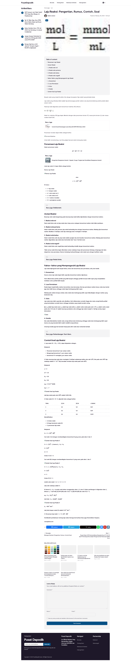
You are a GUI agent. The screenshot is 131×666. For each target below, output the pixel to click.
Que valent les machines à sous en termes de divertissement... (68, 574)
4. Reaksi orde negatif (54, 75)
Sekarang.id (96, 643)
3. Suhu (50, 86)
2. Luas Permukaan (53, 83)
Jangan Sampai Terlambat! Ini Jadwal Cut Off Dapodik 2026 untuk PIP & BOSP (33, 38)
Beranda (52, 2)
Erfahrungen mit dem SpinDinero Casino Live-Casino (67, 557)
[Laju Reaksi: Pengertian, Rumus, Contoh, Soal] (77, 55)
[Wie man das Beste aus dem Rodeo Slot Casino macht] (102, 553)
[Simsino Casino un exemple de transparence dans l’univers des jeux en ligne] (52, 570)
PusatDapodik (27, 3)
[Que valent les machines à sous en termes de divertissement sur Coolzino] (68, 570)
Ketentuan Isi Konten (71, 2)
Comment (49, 590)
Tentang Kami (60, 2)
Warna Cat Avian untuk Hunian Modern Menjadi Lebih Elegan (50, 557)
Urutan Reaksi (51, 65)
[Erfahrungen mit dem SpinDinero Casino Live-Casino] (68, 553)
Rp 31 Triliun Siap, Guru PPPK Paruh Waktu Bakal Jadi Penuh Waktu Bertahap (33, 22)
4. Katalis (50, 89)
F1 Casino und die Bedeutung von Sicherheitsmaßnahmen (84, 557)
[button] (108, 527)
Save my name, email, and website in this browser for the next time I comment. (67, 618)
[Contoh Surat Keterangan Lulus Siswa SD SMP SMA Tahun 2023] (48, 129)
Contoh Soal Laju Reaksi (54, 91)
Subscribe (47, 644)
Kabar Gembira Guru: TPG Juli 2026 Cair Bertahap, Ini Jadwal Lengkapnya (33, 30)
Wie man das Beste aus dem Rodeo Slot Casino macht (101, 556)
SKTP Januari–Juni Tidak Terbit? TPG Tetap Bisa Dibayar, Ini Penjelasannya (33, 14)
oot (47, 20)
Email (73, 611)
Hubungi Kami (82, 2)
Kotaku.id (95, 640)
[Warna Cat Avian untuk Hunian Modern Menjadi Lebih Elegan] (52, 553)
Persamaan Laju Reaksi (54, 62)
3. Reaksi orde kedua (53, 73)
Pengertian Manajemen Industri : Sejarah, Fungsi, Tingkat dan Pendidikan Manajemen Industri (77, 160)
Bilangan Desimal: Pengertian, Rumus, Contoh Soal (58, 535)
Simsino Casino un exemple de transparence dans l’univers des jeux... (51, 574)
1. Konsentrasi (52, 81)
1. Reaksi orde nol (52, 67)
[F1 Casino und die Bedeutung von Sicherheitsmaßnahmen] (85, 553)
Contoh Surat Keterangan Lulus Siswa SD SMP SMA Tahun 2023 (68, 126)
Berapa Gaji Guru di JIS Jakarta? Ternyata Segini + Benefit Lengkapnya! (32, 46)
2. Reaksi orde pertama (54, 70)
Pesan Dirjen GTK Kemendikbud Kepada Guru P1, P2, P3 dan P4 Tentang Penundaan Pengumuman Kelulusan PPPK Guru (94, 536)
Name (48, 611)
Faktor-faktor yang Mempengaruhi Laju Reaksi (60, 78)
